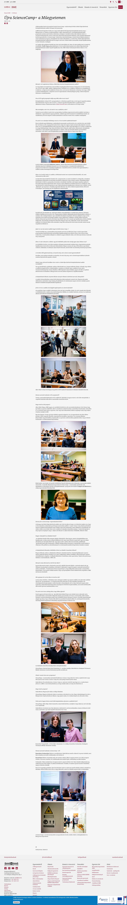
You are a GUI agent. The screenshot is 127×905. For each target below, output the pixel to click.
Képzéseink (50, 866)
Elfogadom (16, 902)
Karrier (6, 885)
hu (119, 2)
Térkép (6, 889)
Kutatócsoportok (66, 872)
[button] (71, 7)
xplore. (13, 2)
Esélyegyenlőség (96, 885)
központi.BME (7, 13)
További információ (18, 899)
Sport (93, 876)
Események (110, 868)
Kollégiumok (95, 872)
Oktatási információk (53, 868)
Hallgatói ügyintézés (53, 871)
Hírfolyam (14, 13)
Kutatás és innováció (68, 864)
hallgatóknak (82, 857)
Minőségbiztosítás (52, 876)
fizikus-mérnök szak (61, 104)
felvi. (6, 2)
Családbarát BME (96, 883)
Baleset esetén (36, 891)
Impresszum (7, 890)
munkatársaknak (117, 857)
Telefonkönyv (7, 884)
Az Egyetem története (38, 873)
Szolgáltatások (95, 870)
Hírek (108, 864)
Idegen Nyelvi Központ (53, 879)
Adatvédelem (36, 881)
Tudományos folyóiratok (68, 882)
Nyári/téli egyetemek (82, 878)
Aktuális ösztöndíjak (82, 866)
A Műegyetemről (37, 866)
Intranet (6, 887)
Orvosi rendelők (37, 889)
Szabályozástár (36, 886)
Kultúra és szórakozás (97, 879)
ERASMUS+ (80, 868)
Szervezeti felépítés (38, 871)
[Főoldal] (11, 864)
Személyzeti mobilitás (82, 880)
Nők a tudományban (38, 879)
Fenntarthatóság (96, 881)
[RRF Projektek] (111, 900)
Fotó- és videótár (111, 875)
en (121, 2)
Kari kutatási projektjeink (69, 870)
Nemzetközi (80, 864)
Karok (34, 868)
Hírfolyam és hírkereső (113, 866)
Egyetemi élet (96, 864)
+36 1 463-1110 (15, 881)
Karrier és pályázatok (112, 873)
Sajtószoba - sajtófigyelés (113, 871)
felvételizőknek (47, 857)
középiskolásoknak (10, 857)
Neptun (35, 893)
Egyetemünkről (37, 864)
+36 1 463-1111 (15, 879)
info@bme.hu (18, 877)
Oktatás (50, 864)
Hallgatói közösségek (97, 874)
